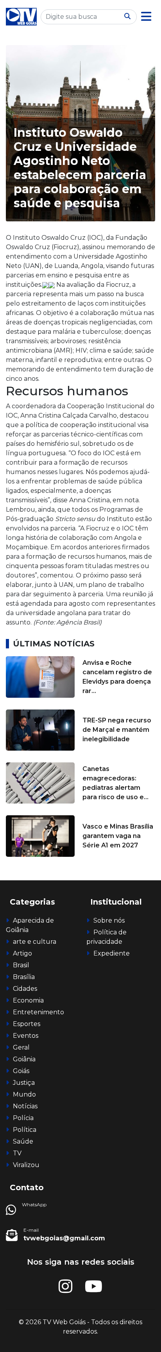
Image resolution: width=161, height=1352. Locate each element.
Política (24, 1129)
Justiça (24, 1082)
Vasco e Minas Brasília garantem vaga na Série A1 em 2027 (117, 836)
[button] (146, 16)
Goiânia (24, 1059)
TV (17, 1153)
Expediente (111, 953)
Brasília (24, 977)
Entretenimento (38, 1012)
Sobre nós (109, 920)
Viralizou (26, 1165)
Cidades (25, 988)
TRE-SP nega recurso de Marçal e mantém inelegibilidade (116, 730)
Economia (28, 1000)
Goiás (21, 1071)
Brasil (21, 965)
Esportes (26, 1024)
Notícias (25, 1106)
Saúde (23, 1141)
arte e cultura (34, 941)
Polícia (23, 1118)
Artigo (22, 953)
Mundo (24, 1094)
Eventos (25, 1035)
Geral (21, 1047)
